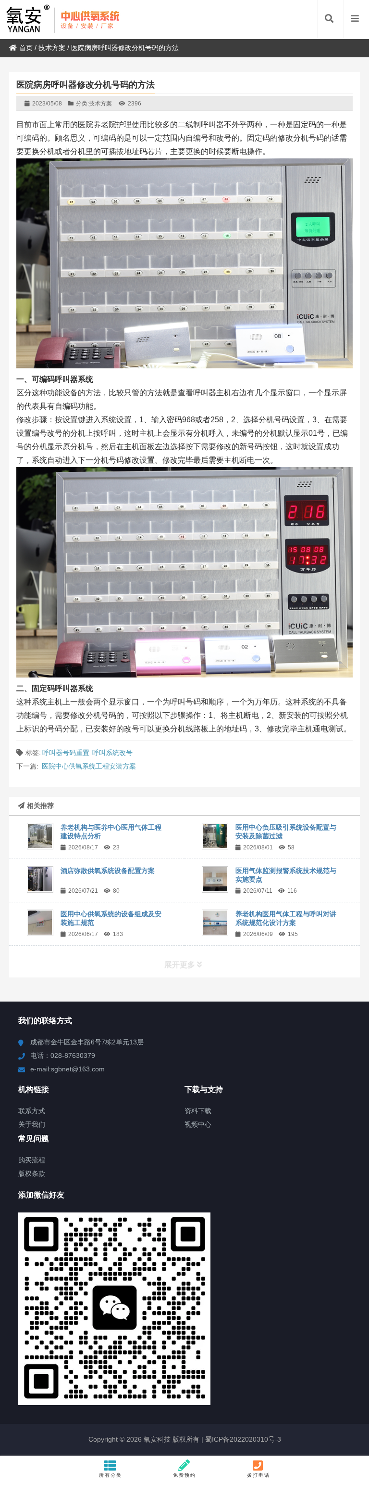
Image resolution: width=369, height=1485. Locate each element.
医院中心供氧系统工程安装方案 (89, 766)
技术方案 (51, 48)
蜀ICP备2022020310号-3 (242, 1439)
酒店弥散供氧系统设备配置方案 (108, 870)
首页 (26, 48)
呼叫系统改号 (112, 752)
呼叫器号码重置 (65, 752)
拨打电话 (258, 1475)
